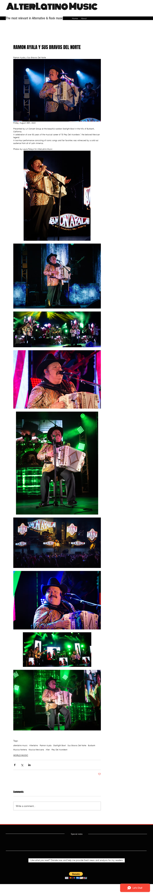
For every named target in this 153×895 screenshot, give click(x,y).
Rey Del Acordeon (59, 749)
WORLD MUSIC (20, 755)
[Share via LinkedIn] (29, 764)
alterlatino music (20, 745)
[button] (76, 875)
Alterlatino (33, 745)
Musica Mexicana (36, 749)
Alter (48, 749)
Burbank (91, 745)
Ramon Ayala (45, 745)
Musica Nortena (20, 749)
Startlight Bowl (59, 745)
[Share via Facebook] (14, 764)
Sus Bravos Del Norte (77, 745)
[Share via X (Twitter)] (22, 764)
